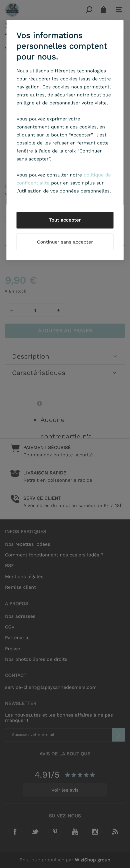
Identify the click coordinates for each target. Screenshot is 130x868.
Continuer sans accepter (65, 242)
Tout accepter (65, 220)
